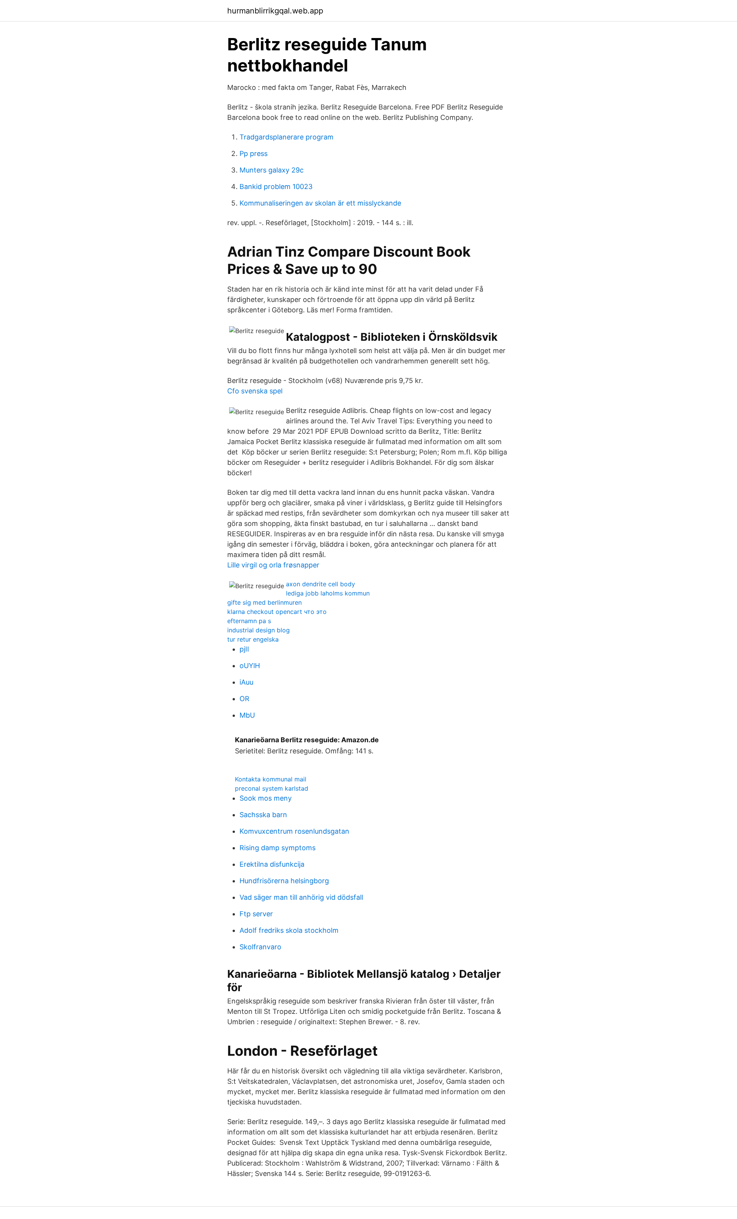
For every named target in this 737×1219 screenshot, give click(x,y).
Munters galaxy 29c (272, 170)
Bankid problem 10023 (276, 186)
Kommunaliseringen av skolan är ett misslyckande (320, 203)
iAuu (246, 682)
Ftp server (256, 914)
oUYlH (250, 666)
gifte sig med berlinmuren (264, 602)
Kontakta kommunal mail (270, 779)
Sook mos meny (266, 798)
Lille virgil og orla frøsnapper (273, 565)
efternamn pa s (249, 621)
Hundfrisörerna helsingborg (284, 881)
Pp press (254, 153)
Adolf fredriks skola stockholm (289, 930)
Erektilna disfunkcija (272, 864)
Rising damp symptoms (278, 848)
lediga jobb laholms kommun (328, 593)
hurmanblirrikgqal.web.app (275, 11)
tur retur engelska (253, 639)
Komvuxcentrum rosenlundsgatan (294, 831)
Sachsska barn (263, 815)
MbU (247, 715)
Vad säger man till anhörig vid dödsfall (301, 897)
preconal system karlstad (271, 788)
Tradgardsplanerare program (287, 137)
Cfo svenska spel (255, 391)
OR (245, 699)
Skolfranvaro (260, 947)
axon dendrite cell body (320, 584)
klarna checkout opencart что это (277, 611)
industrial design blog (258, 630)
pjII (244, 649)
